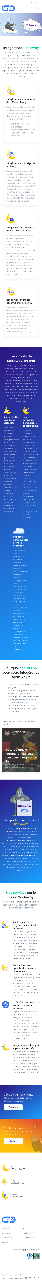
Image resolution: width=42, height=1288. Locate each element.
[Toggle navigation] (37, 8)
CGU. (22, 1278)
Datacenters (7, 1238)
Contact (13, 1141)
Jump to (34, 2)
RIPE (24, 1229)
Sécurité (5, 1242)
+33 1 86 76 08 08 (18, 1169)
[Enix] (8, 8)
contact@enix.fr (17, 1183)
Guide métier (28, 1238)
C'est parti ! (13, 1107)
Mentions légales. (13, 1278)
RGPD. (4, 1278)
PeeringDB (27, 1233)
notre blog (6, 1233)
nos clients (6, 1229)
